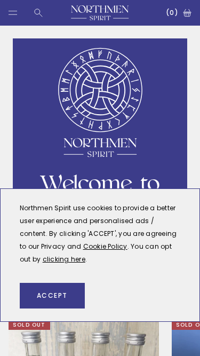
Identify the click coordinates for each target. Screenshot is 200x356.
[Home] (100, 12)
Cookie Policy (105, 246)
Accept (52, 295)
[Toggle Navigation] (13, 13)
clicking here (64, 259)
